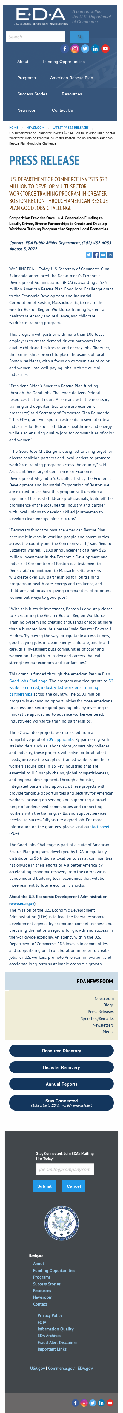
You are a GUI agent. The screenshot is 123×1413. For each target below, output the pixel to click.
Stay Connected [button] (61, 1103)
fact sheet (101, 826)
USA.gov (37, 1368)
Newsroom (27, 110)
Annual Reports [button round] (62, 1084)
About (22, 61)
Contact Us (62, 110)
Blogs (109, 1005)
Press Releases (101, 1011)
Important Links (52, 1349)
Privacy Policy (50, 1315)
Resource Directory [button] (61, 1051)
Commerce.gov (61, 1368)
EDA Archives (49, 1335)
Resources (72, 94)
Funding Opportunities (64, 61)
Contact (40, 1304)
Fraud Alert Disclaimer (58, 1342)
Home (13, 127)
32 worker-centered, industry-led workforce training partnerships (61, 687)
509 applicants (59, 739)
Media (108, 1031)
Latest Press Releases (71, 127)
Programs (26, 77)
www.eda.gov (22, 903)
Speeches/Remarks (97, 1018)
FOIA (42, 1322)
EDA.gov (85, 1368)
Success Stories (32, 94)
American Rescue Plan (71, 77)
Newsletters (103, 1025)
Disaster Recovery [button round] (61, 1067)
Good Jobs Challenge (28, 681)
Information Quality (56, 1329)
